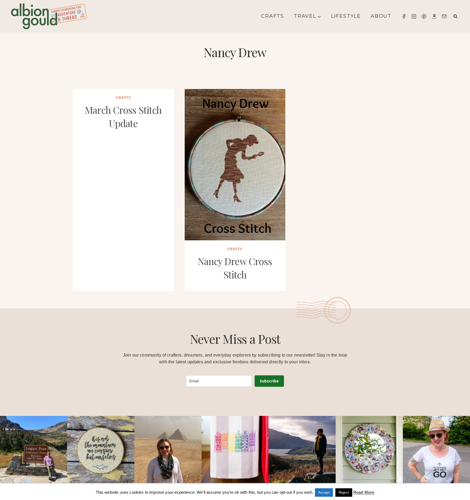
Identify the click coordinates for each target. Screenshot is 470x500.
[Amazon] (434, 16)
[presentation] (235, 164)
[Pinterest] (424, 16)
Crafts (272, 16)
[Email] (444, 16)
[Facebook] (404, 16)
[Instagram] (414, 16)
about (381, 16)
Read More (363, 492)
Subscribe (269, 381)
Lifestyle (346, 16)
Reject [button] (344, 492)
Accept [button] (324, 492)
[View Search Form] (455, 16)
